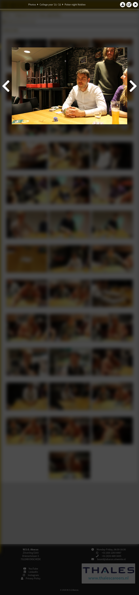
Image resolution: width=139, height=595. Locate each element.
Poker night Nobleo (75, 4)
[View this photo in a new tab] (129, 4)
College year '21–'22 (50, 4)
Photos (32, 4)
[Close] (135, 4)
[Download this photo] (122, 4)
